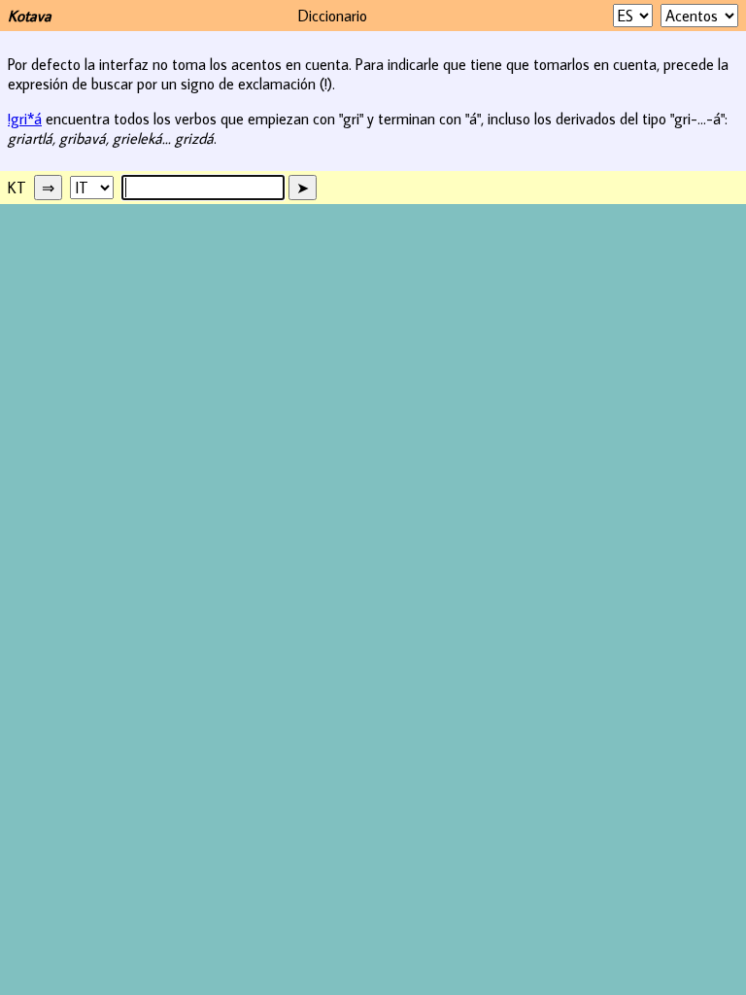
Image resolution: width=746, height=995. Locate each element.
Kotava (29, 15)
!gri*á (25, 118)
